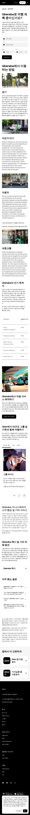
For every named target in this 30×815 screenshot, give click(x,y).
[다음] (24, 495)
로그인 (16, 2)
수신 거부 (18, 811)
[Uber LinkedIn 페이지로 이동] (3, 783)
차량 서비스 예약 (9, 416)
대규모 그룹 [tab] (6, 445)
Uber (4, 3)
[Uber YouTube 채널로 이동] (7, 783)
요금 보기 (7, 57)
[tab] (23, 445)
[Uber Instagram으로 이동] (11, 783)
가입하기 (22, 2)
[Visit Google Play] (7, 794)
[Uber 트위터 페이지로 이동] (15, 783)
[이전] (19, 495)
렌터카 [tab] (19, 445)
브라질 (4, 9)
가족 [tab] (13, 445)
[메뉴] (27, 2)
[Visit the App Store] (19, 794)
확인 (25, 811)
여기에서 (17, 804)
